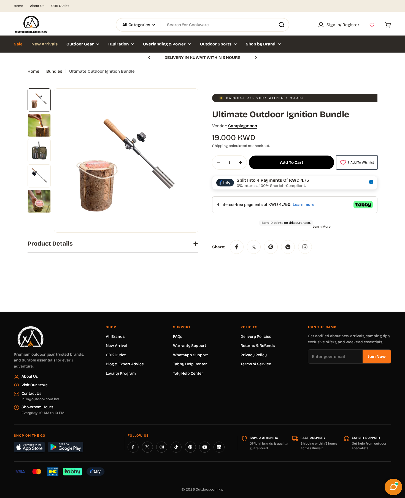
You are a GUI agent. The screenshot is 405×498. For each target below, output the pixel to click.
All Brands (115, 336)
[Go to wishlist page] (372, 25)
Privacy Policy (254, 355)
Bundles (54, 71)
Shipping (220, 145)
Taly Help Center (188, 373)
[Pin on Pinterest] (271, 247)
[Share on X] (254, 247)
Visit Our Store (34, 385)
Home (18, 6)
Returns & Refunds (258, 345)
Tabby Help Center (190, 364)
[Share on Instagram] (305, 247)
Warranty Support (189, 345)
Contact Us (31, 393)
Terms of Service (256, 364)
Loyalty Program (121, 373)
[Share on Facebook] (237, 247)
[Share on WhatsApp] (288, 247)
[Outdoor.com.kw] (30, 328)
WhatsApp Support (190, 355)
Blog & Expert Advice (125, 364)
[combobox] (202, 25)
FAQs (177, 336)
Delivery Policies (256, 336)
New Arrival (116, 345)
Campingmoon (242, 125)
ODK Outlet (60, 6)
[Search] (281, 24)
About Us (37, 6)
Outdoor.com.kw (209, 489)
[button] (149, 57)
